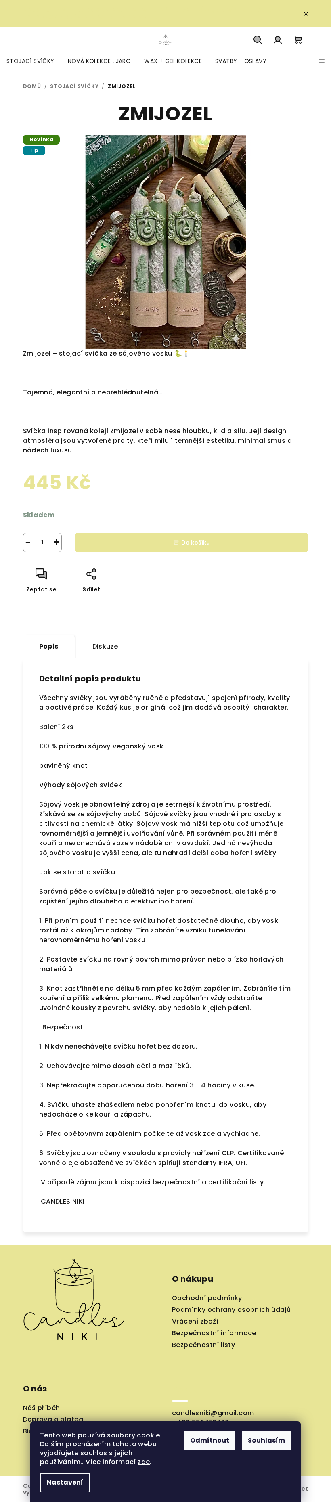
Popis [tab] (49, 646)
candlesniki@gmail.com (213, 1413)
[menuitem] (30, 61)
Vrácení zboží (195, 1321)
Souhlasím (266, 1440)
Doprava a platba (53, 1419)
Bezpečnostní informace (214, 1333)
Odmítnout (209, 1440)
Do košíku (195, 542)
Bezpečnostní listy (203, 1344)
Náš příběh (41, 1407)
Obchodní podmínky (207, 1298)
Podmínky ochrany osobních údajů (231, 1309)
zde (144, 1461)
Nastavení (65, 1482)
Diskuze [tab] (105, 646)
